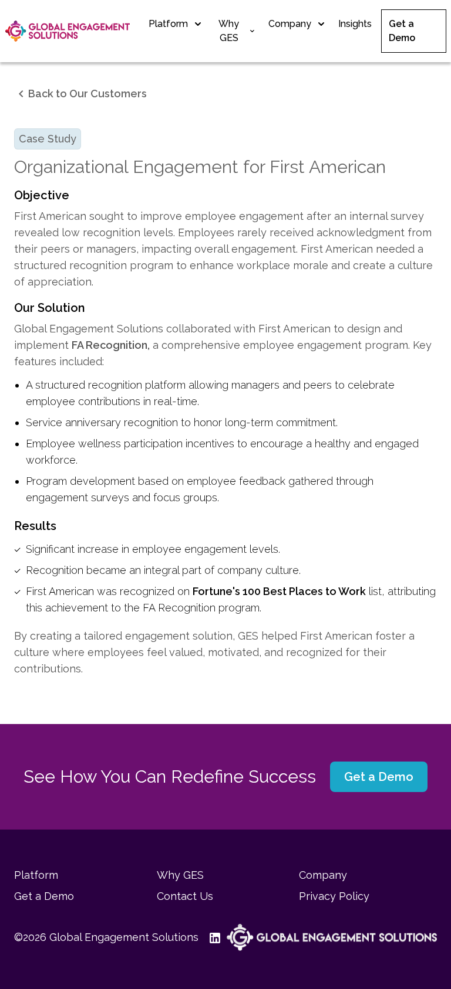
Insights (355, 23)
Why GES (228, 30)
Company (289, 23)
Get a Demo (402, 30)
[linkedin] (215, 937)
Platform (168, 23)
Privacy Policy (334, 896)
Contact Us (185, 896)
